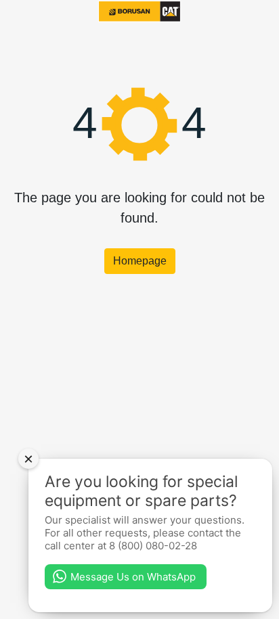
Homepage (140, 261)
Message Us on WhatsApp (133, 576)
